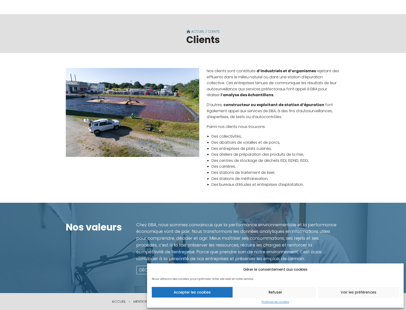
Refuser (275, 292)
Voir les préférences (358, 292)
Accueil (197, 31)
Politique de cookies (275, 302)
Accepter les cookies (192, 292)
